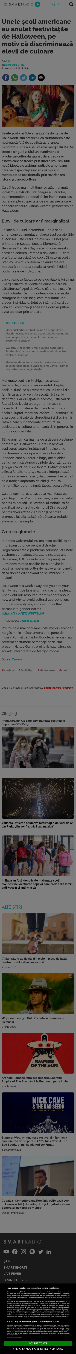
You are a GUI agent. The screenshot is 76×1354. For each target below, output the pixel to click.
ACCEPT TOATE (38, 1343)
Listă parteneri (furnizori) (14, 1337)
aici (28, 1311)
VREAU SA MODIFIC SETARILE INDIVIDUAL (38, 1348)
